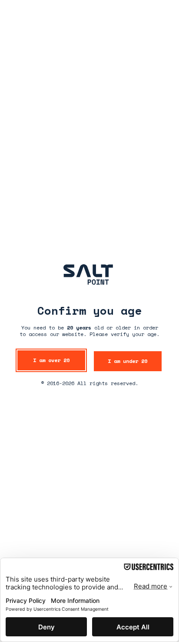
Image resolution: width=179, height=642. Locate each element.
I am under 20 (127, 361)
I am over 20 (51, 360)
